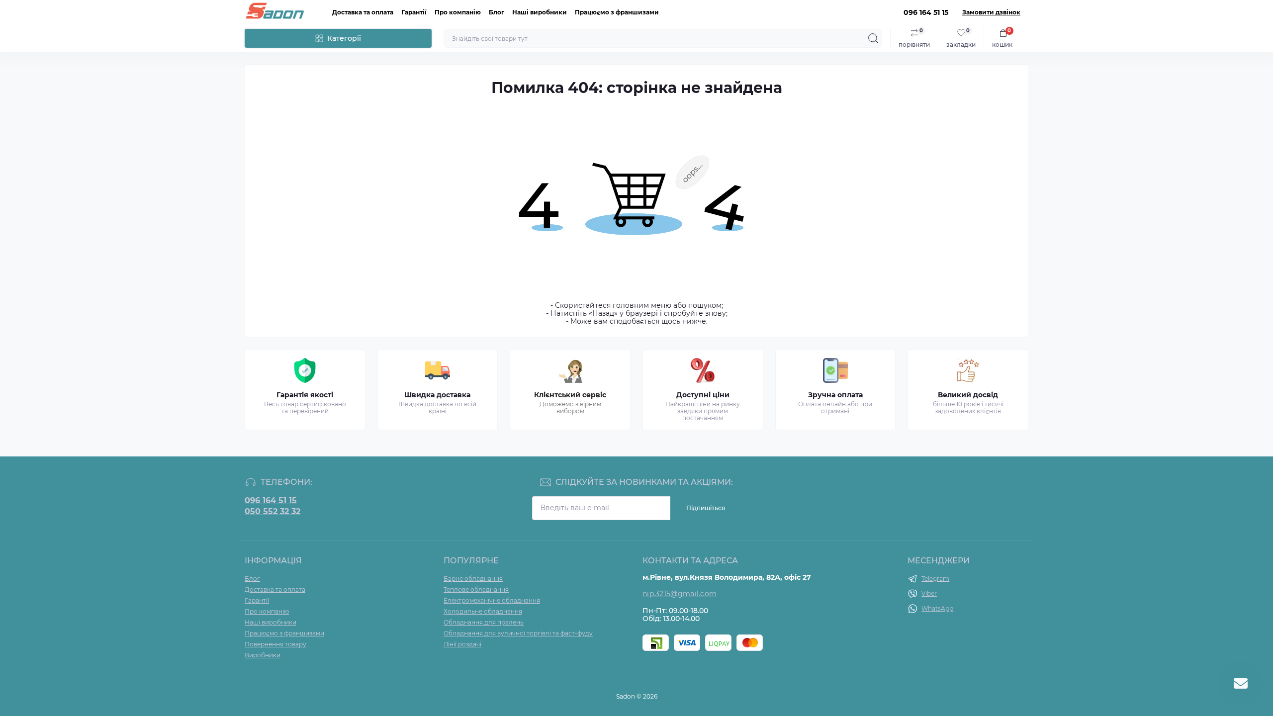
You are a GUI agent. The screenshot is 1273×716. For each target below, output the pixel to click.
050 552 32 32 (272, 511)
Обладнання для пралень (484, 622)
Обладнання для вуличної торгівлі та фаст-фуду (518, 633)
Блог (496, 12)
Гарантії (414, 12)
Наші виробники (539, 12)
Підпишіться (705, 508)
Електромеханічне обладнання (492, 600)
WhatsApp (937, 608)
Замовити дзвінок (991, 12)
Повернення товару (275, 644)
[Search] (873, 38)
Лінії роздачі (462, 644)
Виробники (262, 655)
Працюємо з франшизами (617, 12)
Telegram (935, 578)
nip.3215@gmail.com (679, 593)
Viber (929, 593)
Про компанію (458, 12)
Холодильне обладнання (483, 611)
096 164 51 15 (271, 500)
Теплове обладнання (476, 589)
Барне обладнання (473, 578)
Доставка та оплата (362, 12)
